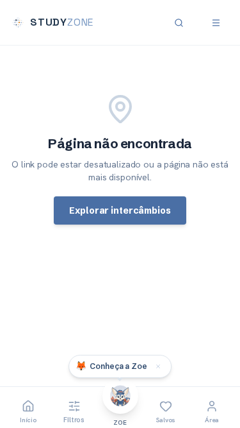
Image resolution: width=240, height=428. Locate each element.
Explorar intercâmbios (119, 210)
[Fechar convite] (158, 366)
